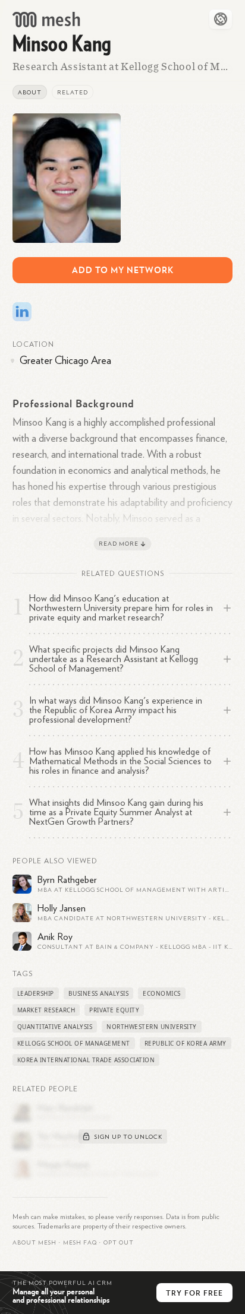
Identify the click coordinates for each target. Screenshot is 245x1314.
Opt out (118, 1243)
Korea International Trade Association (86, 1060)
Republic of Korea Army (186, 1043)
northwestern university (151, 1026)
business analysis (98, 993)
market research (46, 1010)
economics (162, 993)
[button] (80, 1242)
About (30, 93)
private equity (114, 1010)
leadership (35, 993)
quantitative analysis (55, 1026)
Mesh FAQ (80, 1243)
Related (72, 93)
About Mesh (34, 1243)
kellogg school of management (73, 1043)
